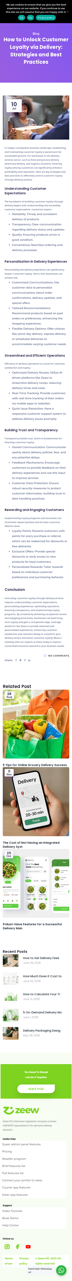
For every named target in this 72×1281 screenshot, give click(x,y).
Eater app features (15, 1194)
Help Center (10, 1225)
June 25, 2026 (32, 981)
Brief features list (13, 1166)
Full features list (13, 1173)
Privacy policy (24, 1261)
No (30, 17)
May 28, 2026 (31, 1035)
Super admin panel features (21, 1144)
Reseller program (14, 1158)
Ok (21, 17)
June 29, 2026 (32, 963)
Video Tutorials (12, 1210)
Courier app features (16, 1187)
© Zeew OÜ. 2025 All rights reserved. (48, 1261)
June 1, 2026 (30, 1017)
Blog (36, 33)
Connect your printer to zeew (22, 1180)
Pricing (7, 1151)
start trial (36, 1089)
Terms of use (9, 1261)
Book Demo (10, 1218)
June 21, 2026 (31, 999)
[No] (67, 11)
